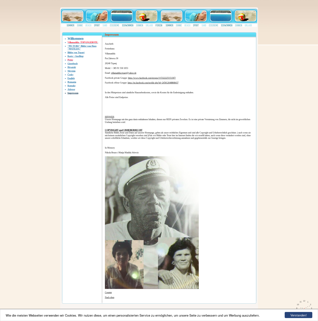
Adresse (71, 89)
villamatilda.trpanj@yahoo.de (123, 73)
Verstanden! (298, 315)
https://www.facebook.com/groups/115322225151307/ (152, 78)
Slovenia (71, 71)
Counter (108, 292)
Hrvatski (72, 67)
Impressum (73, 93)
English (71, 78)
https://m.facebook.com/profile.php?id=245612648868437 (153, 82)
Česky (70, 74)
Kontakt (71, 85)
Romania (72, 82)
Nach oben (109, 297)
